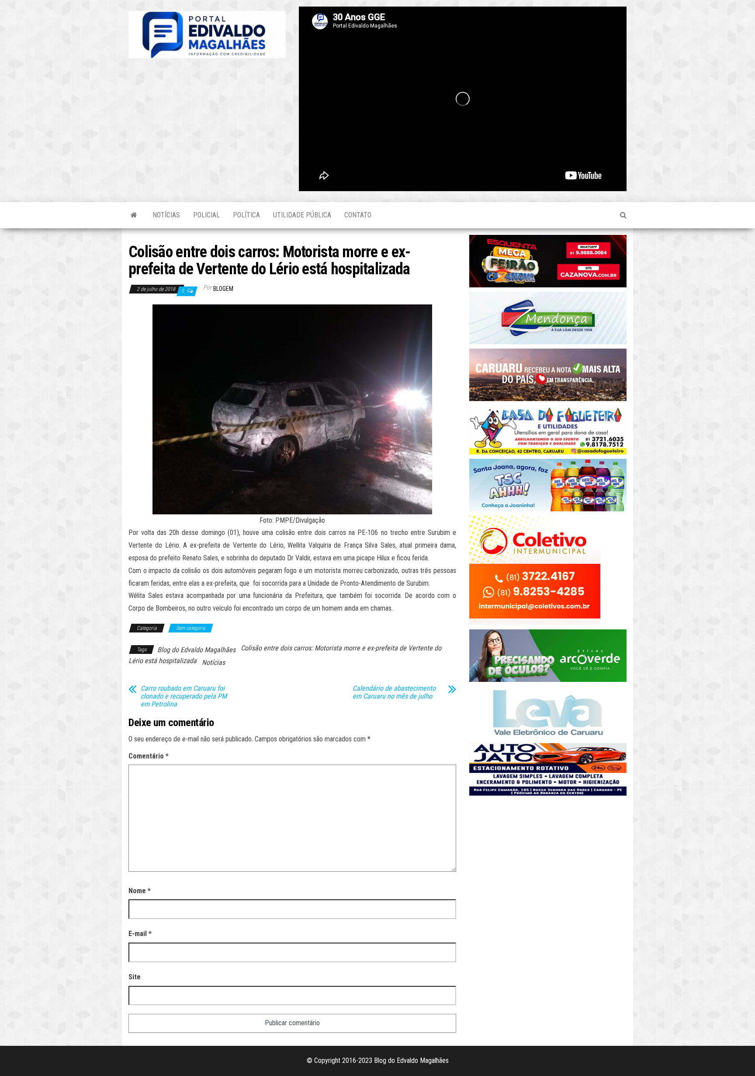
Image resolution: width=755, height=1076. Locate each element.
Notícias (166, 215)
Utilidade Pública (302, 215)
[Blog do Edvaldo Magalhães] (134, 215)
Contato (357, 215)
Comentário (148, 756)
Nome (139, 891)
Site (134, 977)
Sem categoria (190, 628)
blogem (223, 288)
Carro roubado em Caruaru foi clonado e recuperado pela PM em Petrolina (184, 696)
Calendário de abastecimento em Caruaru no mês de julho (394, 692)
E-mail (140, 933)
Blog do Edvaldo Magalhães (196, 650)
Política (246, 215)
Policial (206, 215)
